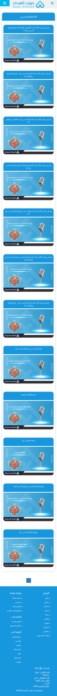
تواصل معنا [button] (17, 606)
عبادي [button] (46, 602)
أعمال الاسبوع (15, 626)
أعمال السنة (16, 622)
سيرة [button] (47, 611)
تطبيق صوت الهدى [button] (14, 611)
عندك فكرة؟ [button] (16, 598)
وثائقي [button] (46, 619)
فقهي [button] (46, 623)
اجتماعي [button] (46, 627)
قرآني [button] (47, 598)
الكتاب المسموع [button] (43, 636)
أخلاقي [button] (46, 606)
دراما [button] (47, 615)
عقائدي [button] (46, 631)
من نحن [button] (18, 602)
